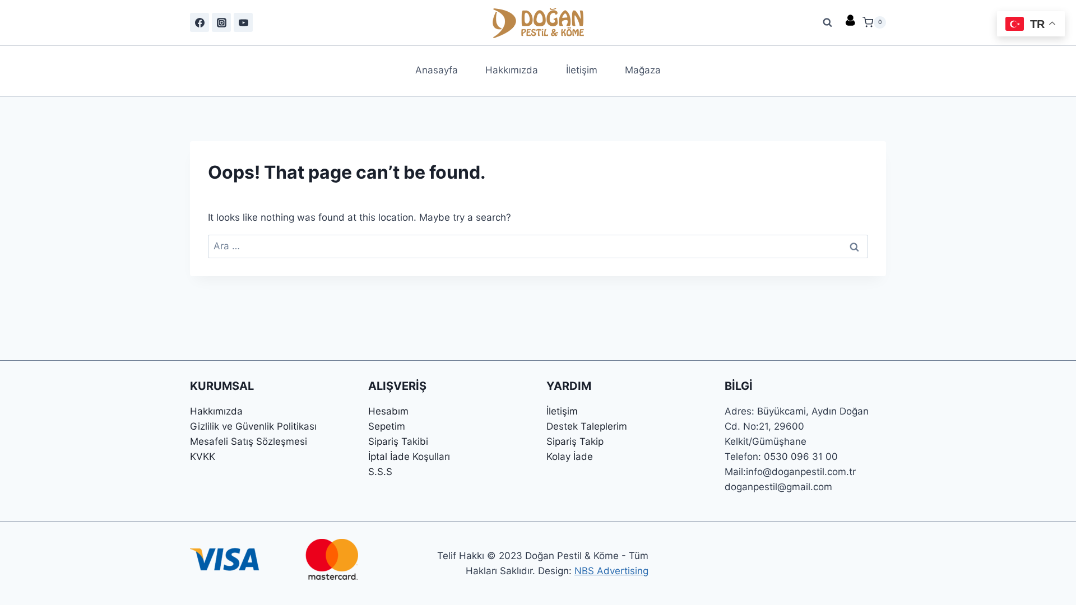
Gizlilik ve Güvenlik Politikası (253, 426)
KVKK (202, 456)
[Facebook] (199, 22)
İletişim (581, 70)
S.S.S (380, 471)
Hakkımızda (511, 70)
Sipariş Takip (575, 441)
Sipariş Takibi (398, 441)
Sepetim (386, 426)
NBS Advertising (611, 570)
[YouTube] (243, 22)
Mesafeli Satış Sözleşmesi (248, 441)
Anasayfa (436, 70)
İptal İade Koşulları (409, 456)
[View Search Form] (827, 22)
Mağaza (643, 70)
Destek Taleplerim (586, 426)
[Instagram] (221, 22)
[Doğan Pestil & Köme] (538, 22)
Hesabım (388, 411)
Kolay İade (569, 456)
